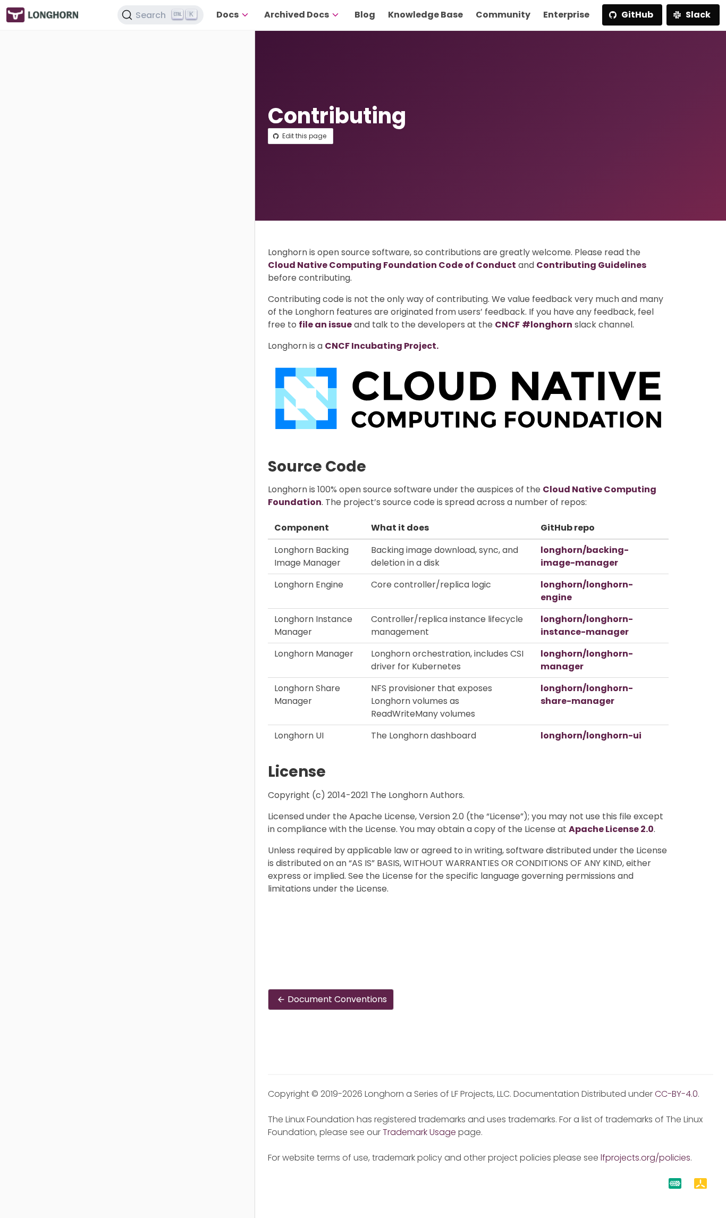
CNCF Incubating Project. (381, 346)
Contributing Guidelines (591, 265)
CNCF (507, 324)
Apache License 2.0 (611, 829)
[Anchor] (376, 466)
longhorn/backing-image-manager (585, 556)
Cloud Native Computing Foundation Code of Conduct (392, 265)
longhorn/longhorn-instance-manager (587, 625)
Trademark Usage (419, 1132)
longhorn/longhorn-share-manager (587, 694)
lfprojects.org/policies (645, 1158)
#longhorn (547, 324)
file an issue (325, 324)
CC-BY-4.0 (676, 1094)
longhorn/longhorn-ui (591, 735)
